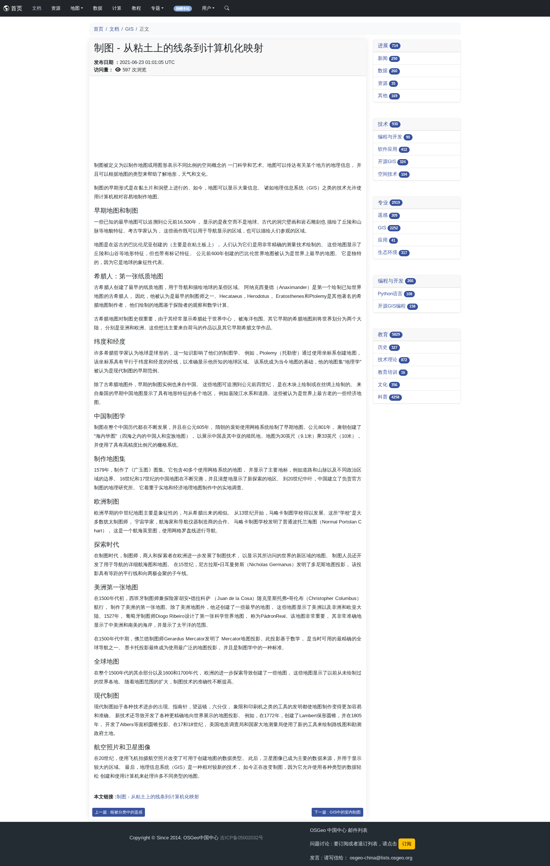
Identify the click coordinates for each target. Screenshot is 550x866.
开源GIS (392, 161)
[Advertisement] (228, 121)
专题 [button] (155, 8)
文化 (387, 384)
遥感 (387, 215)
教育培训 (391, 372)
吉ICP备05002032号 (241, 837)
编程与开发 (394, 137)
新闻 (387, 58)
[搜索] (226, 8)
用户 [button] (206, 8)
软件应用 (392, 149)
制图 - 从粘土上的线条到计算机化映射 (158, 796)
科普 (388, 397)
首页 (15, 8)
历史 (387, 347)
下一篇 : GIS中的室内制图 (337, 812)
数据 (97, 8)
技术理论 (392, 359)
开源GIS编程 (396, 306)
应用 (386, 240)
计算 (116, 8)
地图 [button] (75, 8)
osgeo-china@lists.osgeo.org (381, 858)
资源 (55, 8)
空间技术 (392, 174)
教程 (136, 8)
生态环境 (392, 252)
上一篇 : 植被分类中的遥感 (118, 812)
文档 (36, 8)
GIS (129, 29)
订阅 (406, 843)
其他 (387, 95)
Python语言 (395, 293)
